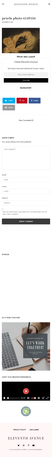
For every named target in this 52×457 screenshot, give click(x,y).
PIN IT (27, 40)
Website (5, 198)
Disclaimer (34, 430)
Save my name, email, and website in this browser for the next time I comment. (25, 213)
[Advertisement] (26, 285)
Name (4, 175)
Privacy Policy (19, 430)
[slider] (13, 398)
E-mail (4, 187)
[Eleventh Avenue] (26, 4)
